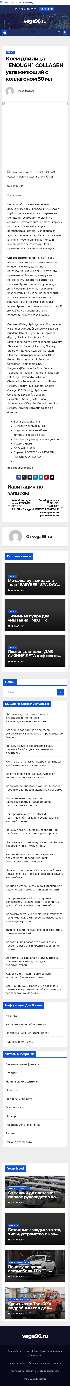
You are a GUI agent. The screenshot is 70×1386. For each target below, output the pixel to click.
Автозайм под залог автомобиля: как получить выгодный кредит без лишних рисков (33, 945)
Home (12, 1363)
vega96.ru (35, 21)
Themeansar (35, 1355)
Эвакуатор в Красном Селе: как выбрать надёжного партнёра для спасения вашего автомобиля (34, 873)
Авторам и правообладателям (26, 1024)
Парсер (10, 52)
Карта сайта (17, 1371)
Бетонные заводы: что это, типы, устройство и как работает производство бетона (34, 733)
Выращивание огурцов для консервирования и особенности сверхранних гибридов (28, 802)
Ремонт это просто (19, 1142)
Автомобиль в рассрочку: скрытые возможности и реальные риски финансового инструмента (29, 858)
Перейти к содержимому (16, 2)
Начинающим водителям (23, 1081)
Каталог (11, 1073)
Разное (10, 1133)
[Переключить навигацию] (32, 32)
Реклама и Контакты (20, 1041)
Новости (12, 1090)
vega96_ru (28, 90)
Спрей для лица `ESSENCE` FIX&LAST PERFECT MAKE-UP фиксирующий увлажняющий (47, 508)
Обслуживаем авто (18, 1107)
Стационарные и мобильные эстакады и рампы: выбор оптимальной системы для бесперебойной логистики (33, 989)
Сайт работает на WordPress (23, 1351)
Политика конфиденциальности (27, 1033)
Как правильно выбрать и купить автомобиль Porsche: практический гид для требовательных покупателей (32, 902)
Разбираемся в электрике (23, 1124)
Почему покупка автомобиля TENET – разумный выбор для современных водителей (31, 749)
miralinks (11, 1015)
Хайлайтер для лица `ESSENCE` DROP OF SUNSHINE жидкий (23, 505)
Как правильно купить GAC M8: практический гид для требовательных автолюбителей (32, 817)
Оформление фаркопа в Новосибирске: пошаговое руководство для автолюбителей (32, 961)
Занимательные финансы (22, 1064)
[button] (59, 32)
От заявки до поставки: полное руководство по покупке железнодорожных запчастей (27, 717)
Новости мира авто (19, 1098)
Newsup (51, 1351)
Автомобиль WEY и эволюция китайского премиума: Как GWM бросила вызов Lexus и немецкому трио (34, 917)
